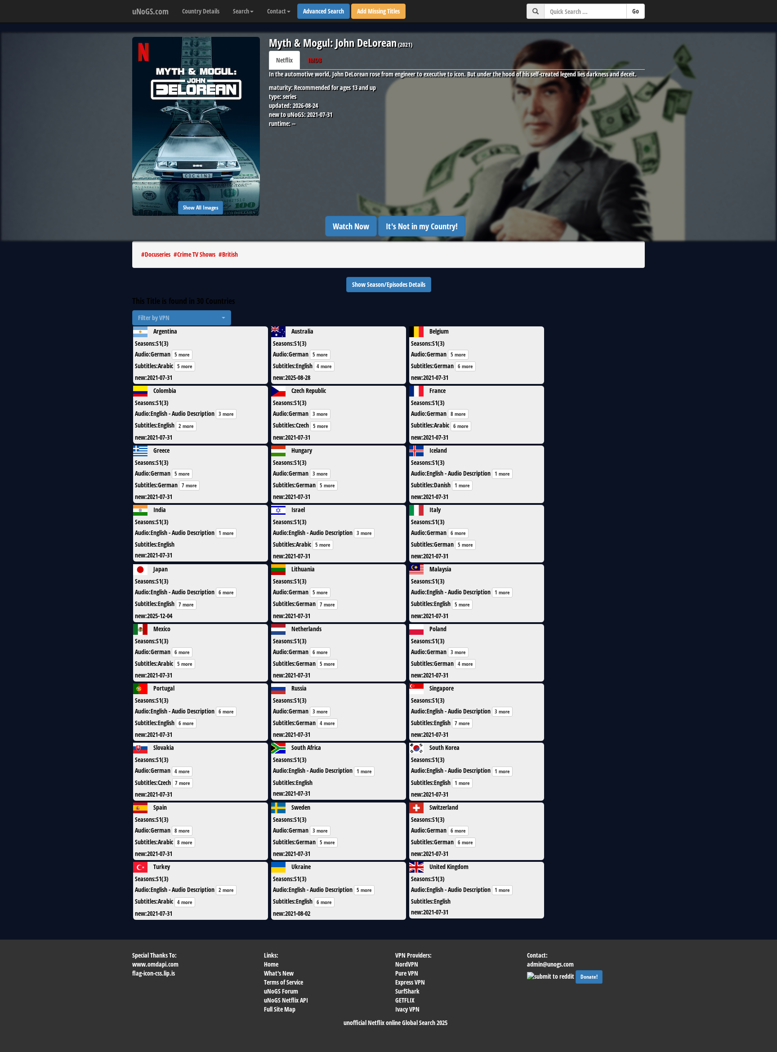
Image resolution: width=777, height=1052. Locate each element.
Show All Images (200, 207)
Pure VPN (406, 973)
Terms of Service (283, 982)
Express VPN (410, 982)
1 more (502, 473)
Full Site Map (279, 1009)
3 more (226, 414)
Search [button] (241, 11)
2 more (186, 426)
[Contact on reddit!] (551, 975)
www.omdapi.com (155, 964)
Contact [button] (276, 11)
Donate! (589, 977)
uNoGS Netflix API (286, 1000)
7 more (189, 485)
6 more (465, 366)
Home (271, 964)
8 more (458, 414)
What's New (279, 973)
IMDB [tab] (315, 60)
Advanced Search (323, 11)
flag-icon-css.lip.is (153, 973)
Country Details (200, 11)
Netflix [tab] (284, 60)
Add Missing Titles (378, 11)
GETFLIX (405, 1000)
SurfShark (407, 991)
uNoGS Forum (281, 991)
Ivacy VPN (407, 1009)
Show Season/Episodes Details (388, 284)
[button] (181, 317)
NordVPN (406, 964)
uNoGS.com (150, 11)
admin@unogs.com (550, 964)
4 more (324, 366)
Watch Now (351, 226)
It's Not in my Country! (422, 226)
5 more (182, 354)
